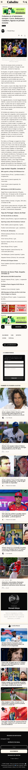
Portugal (11, 338)
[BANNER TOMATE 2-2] (14, 308)
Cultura (7, 410)
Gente (19, 410)
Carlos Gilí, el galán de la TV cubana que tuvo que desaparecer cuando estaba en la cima (13, 664)
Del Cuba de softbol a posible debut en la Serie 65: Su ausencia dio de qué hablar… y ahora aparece (14, 515)
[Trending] (25, 457)
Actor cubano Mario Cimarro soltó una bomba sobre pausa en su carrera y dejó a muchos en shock (13, 413)
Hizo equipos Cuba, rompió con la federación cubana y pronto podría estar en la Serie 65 (13, 703)
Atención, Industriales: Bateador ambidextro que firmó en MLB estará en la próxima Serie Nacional (13, 583)
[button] (2, 2)
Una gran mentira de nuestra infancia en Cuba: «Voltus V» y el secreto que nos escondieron (14, 723)
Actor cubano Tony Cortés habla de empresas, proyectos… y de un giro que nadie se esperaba (14, 481)
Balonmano (5, 335)
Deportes (18, 335)
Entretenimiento (13, 410)
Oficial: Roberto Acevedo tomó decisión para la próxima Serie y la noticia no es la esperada (13, 644)
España (4, 338)
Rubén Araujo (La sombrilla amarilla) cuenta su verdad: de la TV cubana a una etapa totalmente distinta (14, 549)
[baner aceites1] (14, 11)
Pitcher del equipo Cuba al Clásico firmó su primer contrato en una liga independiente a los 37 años (14, 447)
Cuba (12, 335)
